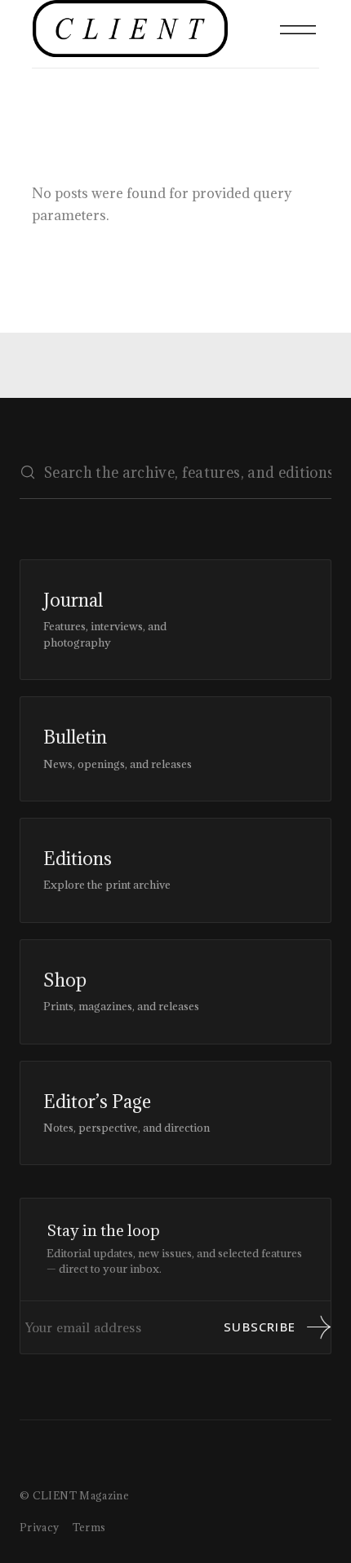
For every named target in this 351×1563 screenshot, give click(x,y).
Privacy (40, 1527)
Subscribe (259, 1326)
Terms (89, 1527)
